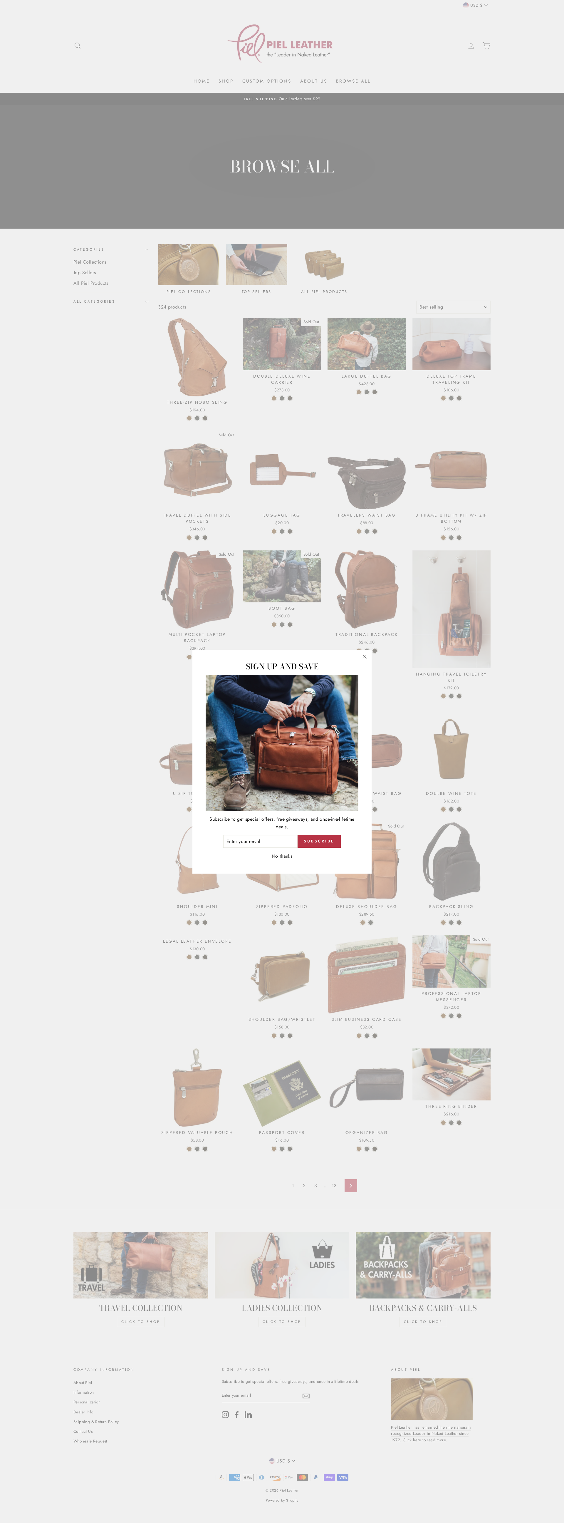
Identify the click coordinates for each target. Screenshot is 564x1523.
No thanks (282, 856)
